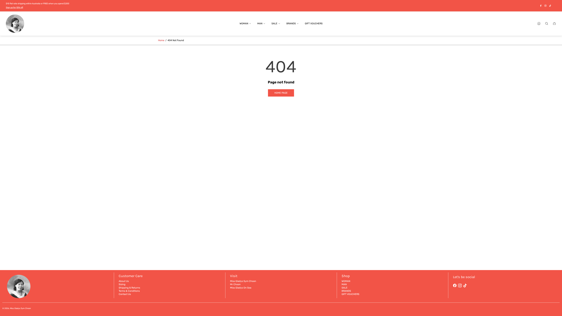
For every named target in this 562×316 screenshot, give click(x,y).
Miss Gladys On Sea (240, 287)
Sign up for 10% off (14, 7)
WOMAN (346, 281)
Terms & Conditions (129, 291)
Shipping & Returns (129, 287)
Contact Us (125, 294)
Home (161, 40)
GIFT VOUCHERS (350, 294)
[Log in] (539, 23)
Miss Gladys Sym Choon (243, 281)
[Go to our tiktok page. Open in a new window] (550, 5)
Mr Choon (235, 284)
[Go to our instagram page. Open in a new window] (545, 5)
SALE (344, 287)
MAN (344, 284)
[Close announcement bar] (554, 5)
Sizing (122, 284)
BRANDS (346, 291)
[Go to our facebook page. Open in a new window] (540, 5)
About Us (124, 281)
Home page (281, 92)
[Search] (546, 23)
